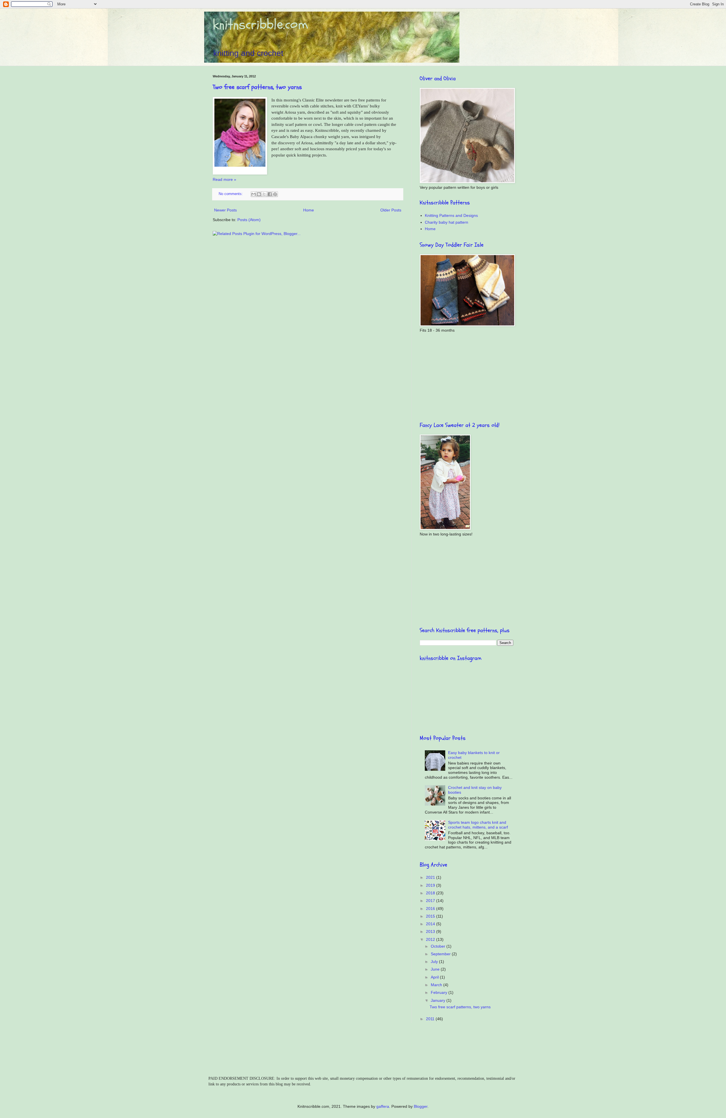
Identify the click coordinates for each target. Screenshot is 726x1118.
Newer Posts (225, 210)
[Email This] (253, 194)
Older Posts (390, 210)
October (438, 946)
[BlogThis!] (259, 194)
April (435, 977)
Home (308, 210)
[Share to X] (264, 194)
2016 (431, 908)
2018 (431, 893)
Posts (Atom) (249, 219)
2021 (431, 877)
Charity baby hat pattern (446, 222)
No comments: (231, 194)
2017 (431, 900)
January (438, 1000)
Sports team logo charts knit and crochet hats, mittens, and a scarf (478, 824)
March (437, 985)
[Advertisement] (466, 377)
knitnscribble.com (260, 24)
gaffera (382, 1106)
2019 (431, 885)
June (436, 969)
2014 (431, 924)
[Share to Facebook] (270, 194)
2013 (431, 931)
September (441, 954)
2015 (431, 916)
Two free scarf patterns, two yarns (257, 87)
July (435, 961)
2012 (431, 939)
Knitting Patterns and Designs (451, 215)
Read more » (224, 179)
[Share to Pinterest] (275, 194)
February (439, 992)
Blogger (420, 1106)
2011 (431, 1019)
